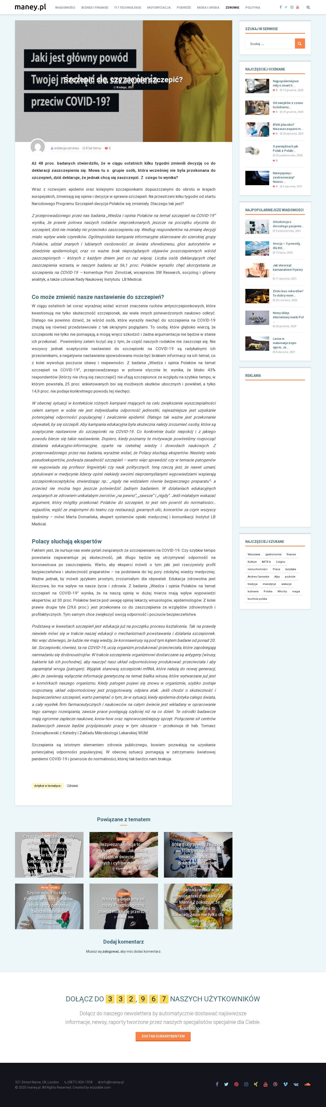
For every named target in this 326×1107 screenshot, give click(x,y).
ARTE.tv (266, 561)
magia (296, 591)
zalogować (110, 951)
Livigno (280, 561)
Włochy (282, 591)
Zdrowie (232, 7)
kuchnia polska (257, 598)
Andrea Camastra (258, 576)
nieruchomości (258, 569)
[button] (307, 7)
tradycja (253, 584)
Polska (268, 591)
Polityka (252, 7)
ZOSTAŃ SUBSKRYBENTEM (163, 1036)
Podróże (184, 7)
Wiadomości (65, 7)
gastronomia (273, 554)
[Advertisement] (275, 457)
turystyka (290, 569)
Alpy (277, 576)
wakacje (286, 584)
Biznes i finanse (94, 7)
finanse (291, 554)
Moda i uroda (208, 7)
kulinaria (253, 591)
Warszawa (254, 554)
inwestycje (269, 584)
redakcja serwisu (66, 148)
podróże (290, 576)
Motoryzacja (159, 7)
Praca (276, 569)
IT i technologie (127, 7)
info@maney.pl (112, 1082)
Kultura (252, 561)
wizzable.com (100, 1087)
